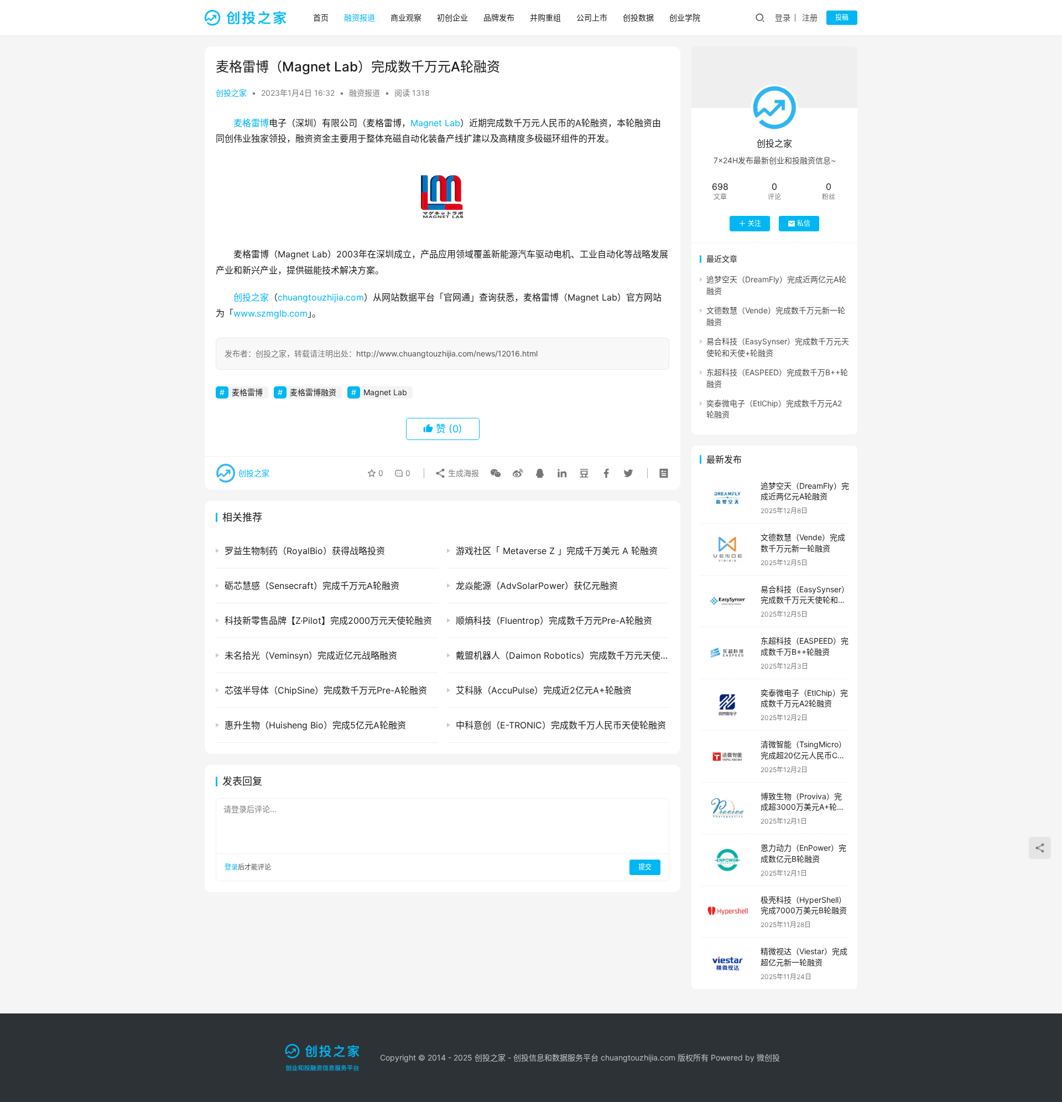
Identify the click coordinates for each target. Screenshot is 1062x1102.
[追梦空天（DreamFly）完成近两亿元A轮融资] (727, 497)
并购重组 (545, 17)
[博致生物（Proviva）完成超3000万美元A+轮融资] (727, 808)
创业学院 (684, 17)
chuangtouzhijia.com (321, 297)
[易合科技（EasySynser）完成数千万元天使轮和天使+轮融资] (727, 601)
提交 (645, 867)
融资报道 (359, 17)
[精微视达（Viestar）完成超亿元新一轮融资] (727, 963)
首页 (321, 17)
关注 (754, 223)
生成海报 (462, 473)
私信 (803, 223)
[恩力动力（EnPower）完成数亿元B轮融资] (727, 859)
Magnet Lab (435, 122)
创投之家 (231, 92)
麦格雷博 (251, 122)
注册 (810, 17)
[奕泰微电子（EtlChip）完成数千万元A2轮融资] (727, 704)
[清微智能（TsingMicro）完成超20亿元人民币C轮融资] (727, 756)
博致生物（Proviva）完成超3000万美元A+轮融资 (803, 806)
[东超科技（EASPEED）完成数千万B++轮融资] (727, 652)
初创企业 (452, 17)
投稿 (841, 17)
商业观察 (406, 17)
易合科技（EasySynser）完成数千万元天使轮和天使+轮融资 (805, 599)
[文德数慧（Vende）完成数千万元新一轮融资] (727, 549)
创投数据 (638, 17)
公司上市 (591, 17)
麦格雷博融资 (313, 392)
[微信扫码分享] (496, 473)
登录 (782, 17)
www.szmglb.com (270, 313)
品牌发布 (498, 17)
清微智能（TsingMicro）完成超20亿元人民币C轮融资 (803, 754)
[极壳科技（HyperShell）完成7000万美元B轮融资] (727, 911)
